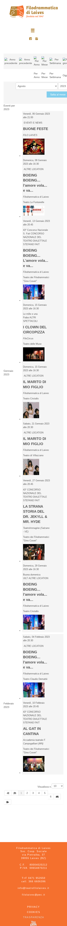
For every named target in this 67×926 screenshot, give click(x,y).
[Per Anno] (37, 61)
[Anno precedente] (10, 61)
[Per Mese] (44, 61)
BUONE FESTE (35, 129)
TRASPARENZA (33, 917)
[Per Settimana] (55, 61)
